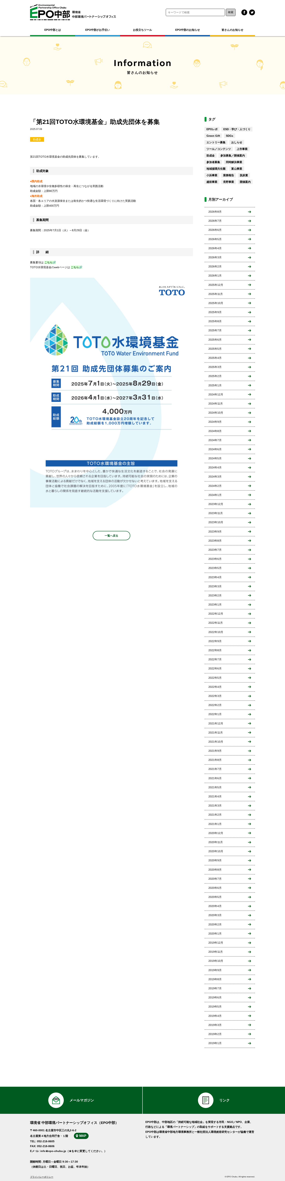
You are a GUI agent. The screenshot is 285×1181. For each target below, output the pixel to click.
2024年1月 (215, 494)
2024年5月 (215, 458)
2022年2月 (215, 705)
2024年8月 (215, 431)
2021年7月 (215, 768)
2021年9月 (215, 750)
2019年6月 (215, 997)
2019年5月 (215, 1006)
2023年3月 (215, 586)
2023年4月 (215, 577)
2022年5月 (215, 677)
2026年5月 (215, 239)
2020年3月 (215, 915)
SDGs (229, 135)
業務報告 (228, 175)
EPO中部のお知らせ (187, 29)
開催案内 (245, 181)
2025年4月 (215, 357)
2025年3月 (215, 366)
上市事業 (242, 148)
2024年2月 (215, 485)
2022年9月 (215, 641)
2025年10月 (215, 303)
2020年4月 (215, 906)
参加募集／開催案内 (232, 155)
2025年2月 (215, 376)
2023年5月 (215, 567)
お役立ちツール (142, 29)
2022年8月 (215, 650)
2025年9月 (215, 312)
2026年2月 (215, 266)
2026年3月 (215, 257)
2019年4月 (215, 1015)
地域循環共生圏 (215, 168)
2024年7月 (215, 440)
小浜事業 (211, 175)
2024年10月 (215, 412)
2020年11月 (215, 842)
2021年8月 (215, 759)
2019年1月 (215, 1043)
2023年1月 (215, 604)
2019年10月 (215, 960)
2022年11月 (215, 622)
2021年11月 (215, 732)
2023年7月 (215, 549)
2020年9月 (215, 860)
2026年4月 (215, 248)
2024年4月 (215, 467)
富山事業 (236, 168)
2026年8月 (215, 211)
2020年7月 (215, 878)
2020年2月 (215, 924)
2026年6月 (215, 229)
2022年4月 (215, 686)
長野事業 (228, 181)
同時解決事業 (234, 162)
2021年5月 (215, 787)
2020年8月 (215, 869)
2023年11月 (215, 513)
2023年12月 (215, 504)
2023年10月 (215, 522)
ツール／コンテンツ (218, 148)
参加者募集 (213, 162)
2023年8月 (215, 540)
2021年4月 (215, 796)
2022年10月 (215, 632)
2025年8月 (215, 321)
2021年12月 (215, 723)
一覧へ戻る (111, 535)
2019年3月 (215, 1024)
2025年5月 (215, 348)
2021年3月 (215, 805)
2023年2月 (215, 595)
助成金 (37, 139)
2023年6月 (215, 558)
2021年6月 (215, 778)
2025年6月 (215, 339)
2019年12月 (215, 942)
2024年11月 (215, 403)
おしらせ (236, 142)
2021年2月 (215, 814)
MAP (82, 1135)
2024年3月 (215, 476)
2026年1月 (215, 275)
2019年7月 (215, 988)
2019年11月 (215, 951)
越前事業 (211, 181)
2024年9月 (215, 421)
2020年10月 (215, 851)
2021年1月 (215, 823)
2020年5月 (215, 896)
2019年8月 (215, 979)
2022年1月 (215, 714)
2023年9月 (215, 531)
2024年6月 (215, 449)
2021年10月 (215, 741)
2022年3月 (215, 695)
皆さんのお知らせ (232, 29)
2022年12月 (215, 613)
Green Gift (213, 135)
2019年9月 (215, 970)
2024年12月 (215, 394)
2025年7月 (215, 330)
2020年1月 (215, 933)
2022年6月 (215, 668)
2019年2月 (215, 1034)
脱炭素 (244, 175)
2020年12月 (215, 833)
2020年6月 (215, 887)
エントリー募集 (215, 142)
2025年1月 (215, 385)
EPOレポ (212, 129)
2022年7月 (215, 659)
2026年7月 (215, 220)
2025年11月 (215, 293)
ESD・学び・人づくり (236, 129)
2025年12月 (215, 284)
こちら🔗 (50, 262)
